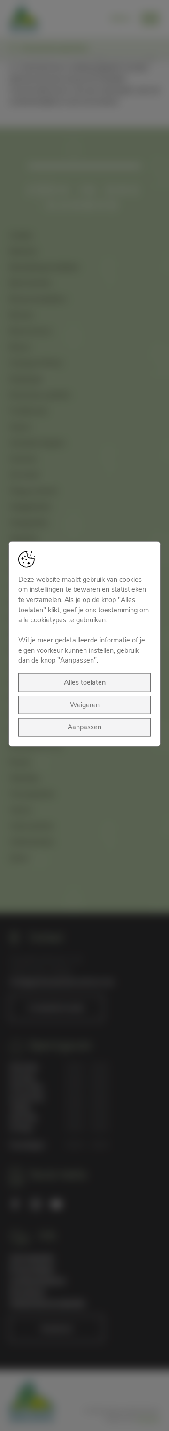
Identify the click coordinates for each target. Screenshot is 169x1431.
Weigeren (85, 704)
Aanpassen (84, 727)
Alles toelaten (85, 682)
